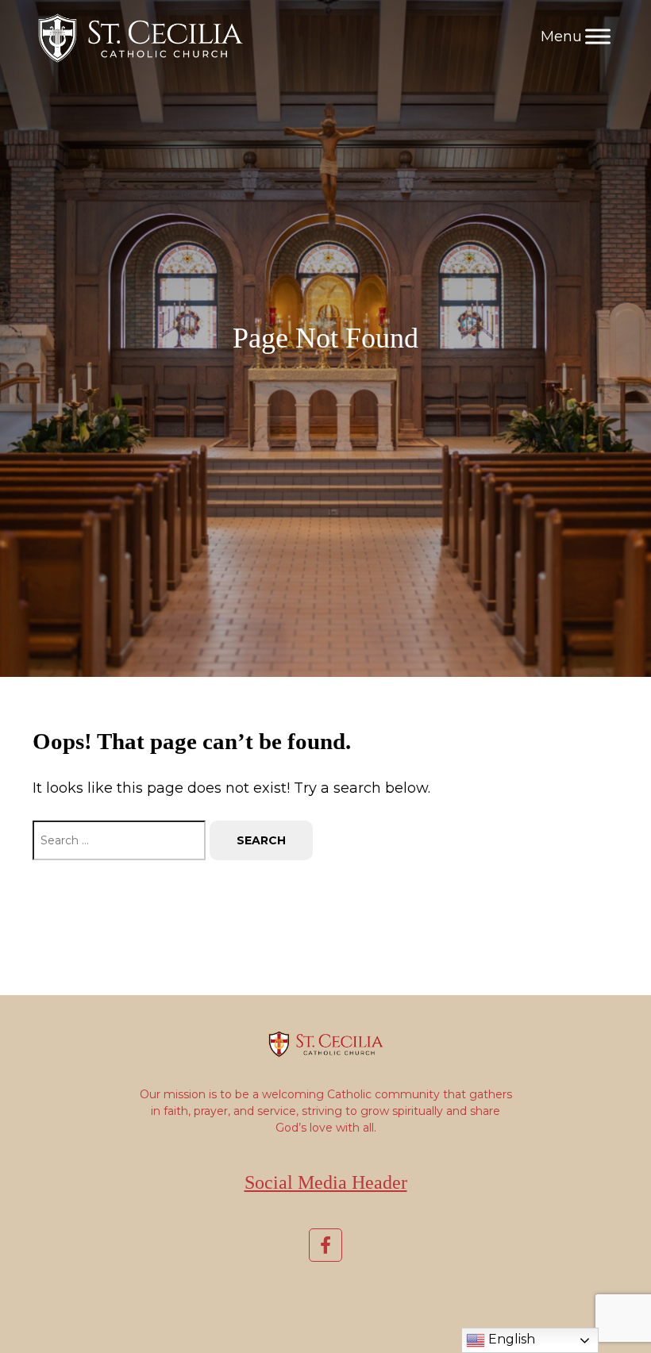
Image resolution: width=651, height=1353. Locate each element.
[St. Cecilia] (138, 36)
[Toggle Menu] (598, 36)
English (510, 1339)
